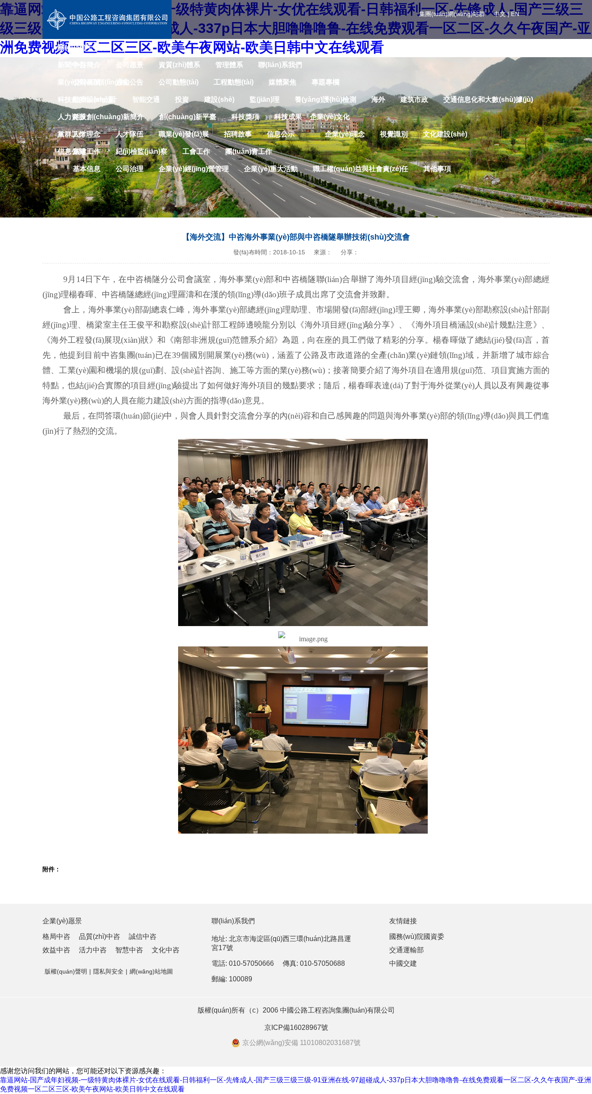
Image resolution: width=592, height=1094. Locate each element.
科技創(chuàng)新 (86, 99)
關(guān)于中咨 (82, 47)
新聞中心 (71, 64)
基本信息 (87, 168)
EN (515, 13)
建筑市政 (414, 99)
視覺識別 (394, 134)
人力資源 (71, 116)
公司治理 (129, 168)
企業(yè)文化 (330, 116)
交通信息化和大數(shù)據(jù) (488, 99)
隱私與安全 (108, 971)
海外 (378, 99)
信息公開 (71, 151)
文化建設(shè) (445, 134)
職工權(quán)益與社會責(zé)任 (360, 168)
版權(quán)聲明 (66, 971)
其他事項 (437, 168)
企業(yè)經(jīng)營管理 (194, 168)
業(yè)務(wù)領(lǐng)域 (93, 82)
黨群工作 (71, 134)
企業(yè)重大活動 (271, 168)
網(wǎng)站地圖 (151, 971)
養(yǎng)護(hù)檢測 (325, 99)
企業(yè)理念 (345, 134)
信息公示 (281, 134)
